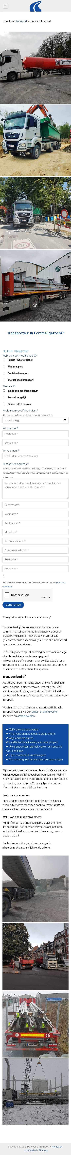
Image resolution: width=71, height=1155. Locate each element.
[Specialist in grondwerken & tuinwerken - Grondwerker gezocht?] (35, 6)
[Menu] (5, 6)
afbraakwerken (26, 716)
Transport (21, 21)
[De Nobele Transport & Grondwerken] (35, 68)
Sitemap (43, 1150)
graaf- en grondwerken (45, 711)
